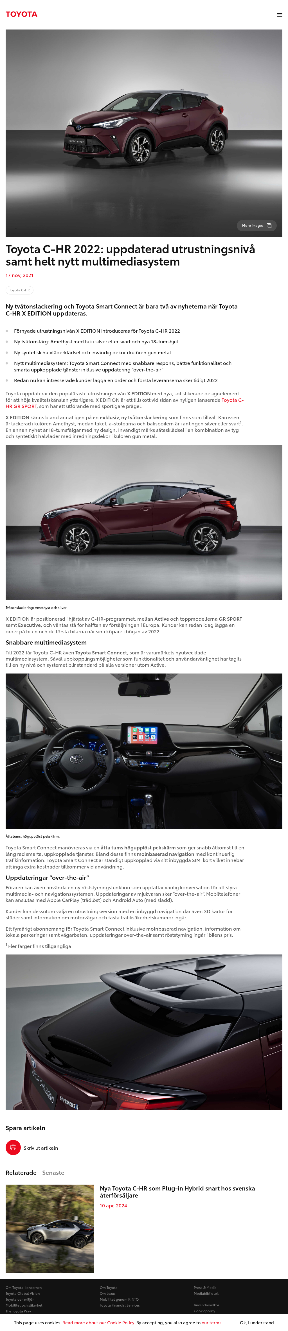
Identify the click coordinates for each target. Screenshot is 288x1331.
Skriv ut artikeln (41, 1147)
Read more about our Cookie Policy (98, 1322)
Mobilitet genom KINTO (119, 1299)
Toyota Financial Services (120, 1305)
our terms (211, 1322)
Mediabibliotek (206, 1293)
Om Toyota (109, 1287)
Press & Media (205, 1287)
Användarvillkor (206, 1304)
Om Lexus (108, 1293)
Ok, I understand (257, 1322)
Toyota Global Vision (23, 1293)
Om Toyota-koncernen (24, 1287)
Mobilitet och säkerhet (24, 1305)
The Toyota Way (18, 1311)
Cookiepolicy (204, 1310)
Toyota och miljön (20, 1299)
